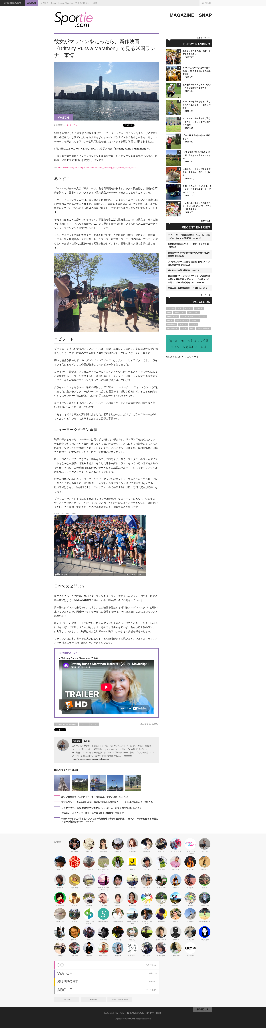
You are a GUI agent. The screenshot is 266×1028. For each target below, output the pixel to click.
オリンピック (193, 312)
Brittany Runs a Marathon (66, 724)
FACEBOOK (137, 1013)
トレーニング (179, 312)
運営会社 (66, 999)
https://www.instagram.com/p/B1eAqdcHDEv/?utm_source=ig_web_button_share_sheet (97, 167)
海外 (169, 312)
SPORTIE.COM (12, 3)
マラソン (94, 724)
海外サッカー (172, 316)
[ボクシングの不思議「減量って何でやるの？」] (173, 63)
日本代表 (199, 308)
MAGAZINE (182, 15)
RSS (121, 1013)
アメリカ (83, 724)
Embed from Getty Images (65, 514)
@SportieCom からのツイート (182, 356)
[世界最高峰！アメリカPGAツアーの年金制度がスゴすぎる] (173, 96)
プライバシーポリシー (119, 999)
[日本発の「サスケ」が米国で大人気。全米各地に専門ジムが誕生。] (173, 181)
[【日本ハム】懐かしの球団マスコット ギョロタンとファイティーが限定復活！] (173, 215)
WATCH (31, 3)
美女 (191, 328)
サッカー (170, 308)
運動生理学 (171, 324)
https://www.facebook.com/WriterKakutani (90, 759)
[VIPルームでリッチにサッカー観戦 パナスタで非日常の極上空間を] (173, 80)
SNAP (205, 15)
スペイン (195, 320)
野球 (179, 308)
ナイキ (183, 328)
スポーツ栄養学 (203, 328)
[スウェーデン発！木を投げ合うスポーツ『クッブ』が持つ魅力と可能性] (173, 130)
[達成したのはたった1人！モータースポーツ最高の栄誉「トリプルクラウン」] (173, 198)
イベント (188, 308)
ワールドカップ (182, 320)
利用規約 (93, 999)
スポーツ (193, 324)
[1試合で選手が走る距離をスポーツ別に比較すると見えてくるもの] (173, 164)
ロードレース (172, 328)
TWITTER (155, 1013)
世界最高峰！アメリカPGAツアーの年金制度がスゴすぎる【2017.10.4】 (197, 88)
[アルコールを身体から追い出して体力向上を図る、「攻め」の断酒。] (173, 113)
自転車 (169, 320)
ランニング (201, 316)
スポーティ (72, 125)
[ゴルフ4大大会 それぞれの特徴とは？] (173, 147)
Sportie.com (130, 1019)
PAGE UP (202, 1009)
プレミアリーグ (187, 316)
